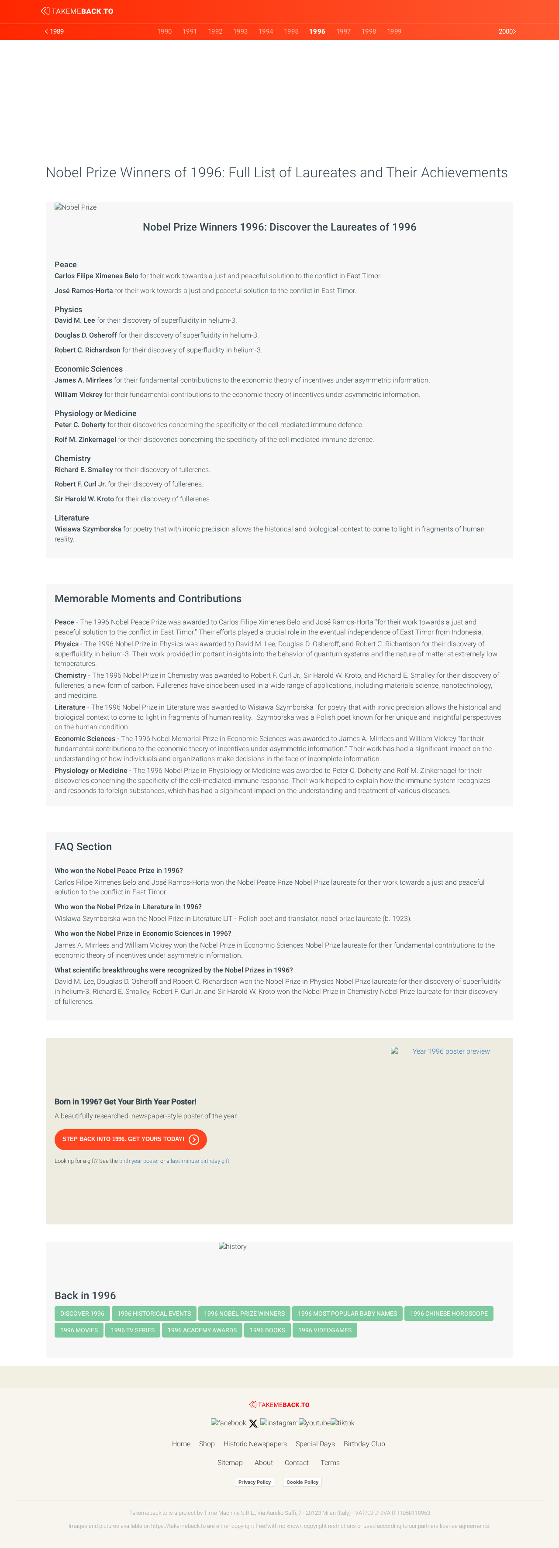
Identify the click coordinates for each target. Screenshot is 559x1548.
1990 (164, 31)
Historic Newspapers (255, 1444)
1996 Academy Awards (202, 1330)
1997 (343, 31)
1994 (266, 31)
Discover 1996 (82, 1313)
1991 (190, 31)
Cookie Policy (302, 1482)
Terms (330, 1462)
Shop (207, 1444)
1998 (369, 31)
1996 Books (267, 1330)
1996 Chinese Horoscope (449, 1313)
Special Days (315, 1444)
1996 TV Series (133, 1330)
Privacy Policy (254, 1482)
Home (181, 1444)
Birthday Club (364, 1444)
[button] (131, 1139)
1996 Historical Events (154, 1313)
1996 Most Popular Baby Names (347, 1313)
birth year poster (139, 1161)
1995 (291, 31)
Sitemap (230, 1462)
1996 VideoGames (325, 1330)
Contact (297, 1462)
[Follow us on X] (253, 1424)
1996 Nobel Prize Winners (244, 1313)
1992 (215, 31)
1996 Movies (79, 1330)
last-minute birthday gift (200, 1161)
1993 (240, 31)
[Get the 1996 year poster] (447, 1131)
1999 (394, 31)
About (264, 1462)
